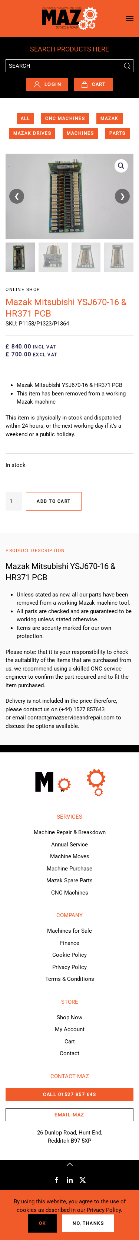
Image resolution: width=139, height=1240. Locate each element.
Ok (42, 1223)
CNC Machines (65, 118)
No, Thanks (88, 1223)
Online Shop (23, 289)
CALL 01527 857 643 (69, 1094)
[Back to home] (69, 18)
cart (99, 84)
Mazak (109, 118)
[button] (129, 18)
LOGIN (53, 84)
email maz (69, 1114)
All (25, 118)
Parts (117, 133)
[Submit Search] (126, 65)
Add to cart (54, 501)
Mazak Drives (32, 133)
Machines (80, 133)
